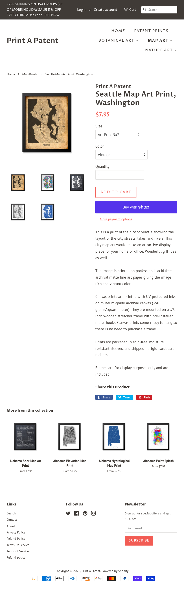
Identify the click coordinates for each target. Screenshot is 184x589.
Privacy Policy (16, 532)
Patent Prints (152, 31)
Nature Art (159, 50)
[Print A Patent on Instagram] (93, 514)
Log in (81, 10)
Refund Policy (16, 538)
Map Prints (29, 74)
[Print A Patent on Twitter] (68, 514)
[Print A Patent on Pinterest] (85, 514)
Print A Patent (33, 41)
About (11, 526)
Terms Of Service (18, 545)
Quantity (102, 166)
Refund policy (16, 557)
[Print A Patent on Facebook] (76, 514)
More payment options (116, 219)
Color (99, 146)
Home (118, 31)
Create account (105, 10)
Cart (132, 10)
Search (11, 513)
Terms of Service (18, 551)
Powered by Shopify (115, 571)
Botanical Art (117, 40)
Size (98, 126)
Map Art (159, 40)
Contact (12, 519)
